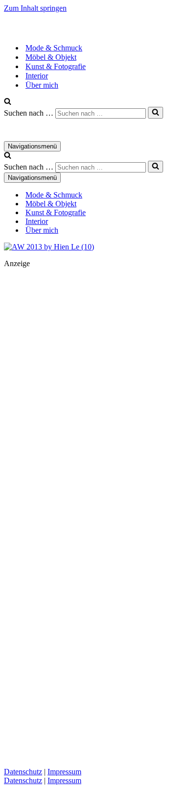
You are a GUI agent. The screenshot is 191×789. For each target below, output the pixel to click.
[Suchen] (7, 102)
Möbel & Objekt (50, 57)
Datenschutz (23, 771)
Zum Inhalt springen (35, 8)
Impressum (64, 771)
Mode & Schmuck (53, 48)
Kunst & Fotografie (55, 66)
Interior (36, 76)
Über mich (41, 85)
